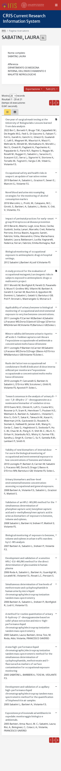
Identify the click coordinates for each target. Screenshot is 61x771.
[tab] (7, 112)
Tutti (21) (51, 89)
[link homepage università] (32, 5)
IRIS (4, 30)
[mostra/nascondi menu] (56, 5)
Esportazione (33, 89)
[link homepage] (10, 5)
